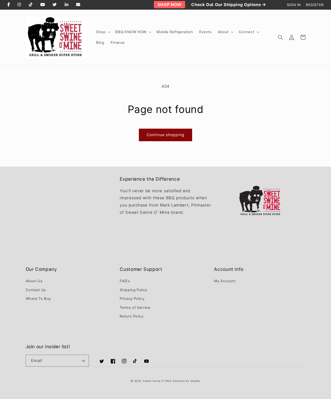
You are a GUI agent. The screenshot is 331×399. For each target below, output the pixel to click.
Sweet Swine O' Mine (157, 381)
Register (315, 5)
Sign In (294, 5)
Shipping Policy (133, 290)
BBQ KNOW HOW (131, 32)
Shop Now (169, 4)
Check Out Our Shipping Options (226, 4)
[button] (102, 32)
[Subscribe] (82, 361)
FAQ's (125, 281)
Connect (246, 32)
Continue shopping (166, 135)
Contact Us (36, 290)
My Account (225, 281)
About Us (34, 281)
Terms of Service (135, 307)
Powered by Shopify (186, 381)
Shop (101, 32)
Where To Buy (38, 298)
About (223, 32)
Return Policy (131, 316)
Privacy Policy (132, 298)
